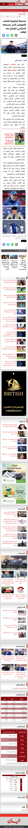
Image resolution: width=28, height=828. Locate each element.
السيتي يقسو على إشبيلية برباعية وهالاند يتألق (10, 296)
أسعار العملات (20, 694)
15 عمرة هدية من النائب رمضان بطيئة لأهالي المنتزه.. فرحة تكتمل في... (20, 658)
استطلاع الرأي (20, 684)
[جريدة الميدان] (14, 394)
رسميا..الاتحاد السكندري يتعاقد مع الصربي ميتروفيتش (9, 348)
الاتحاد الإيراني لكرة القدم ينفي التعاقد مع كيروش (10, 340)
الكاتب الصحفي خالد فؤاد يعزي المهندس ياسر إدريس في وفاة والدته (7, 658)
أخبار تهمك (21, 553)
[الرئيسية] (11, 4)
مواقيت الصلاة (20, 772)
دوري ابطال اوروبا (6, 235)
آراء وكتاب (22, 421)
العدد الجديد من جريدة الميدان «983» (10, 633)
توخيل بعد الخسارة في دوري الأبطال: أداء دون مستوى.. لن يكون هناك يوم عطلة (9, 319)
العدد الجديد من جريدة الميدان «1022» (10, 619)
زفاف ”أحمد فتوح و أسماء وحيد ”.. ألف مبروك (7, 673)
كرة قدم (13, 235)
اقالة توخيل (17, 238)
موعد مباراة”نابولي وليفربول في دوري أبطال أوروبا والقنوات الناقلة (9, 356)
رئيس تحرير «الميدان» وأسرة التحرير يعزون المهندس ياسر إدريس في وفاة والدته (21, 675)
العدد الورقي (21, 607)
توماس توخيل (11, 69)
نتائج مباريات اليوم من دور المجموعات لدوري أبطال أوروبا (10, 311)
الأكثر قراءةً (21, 508)
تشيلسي (13, 64)
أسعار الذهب (21, 726)
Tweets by (24, 810)
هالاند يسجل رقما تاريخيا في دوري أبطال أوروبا (9, 303)
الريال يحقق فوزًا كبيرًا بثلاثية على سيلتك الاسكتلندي (9, 142)
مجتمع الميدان (20, 646)
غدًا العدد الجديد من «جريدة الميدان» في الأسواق (10, 626)
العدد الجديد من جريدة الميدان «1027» (10, 611)
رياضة (20, 14)
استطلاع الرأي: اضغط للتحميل (20, 688)
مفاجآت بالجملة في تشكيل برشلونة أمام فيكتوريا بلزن (9, 135)
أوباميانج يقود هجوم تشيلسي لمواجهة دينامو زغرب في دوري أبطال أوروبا (9, 334)
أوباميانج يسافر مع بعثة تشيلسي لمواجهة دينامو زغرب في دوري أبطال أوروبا (9, 363)
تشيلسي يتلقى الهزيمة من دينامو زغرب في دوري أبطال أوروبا (9, 326)
